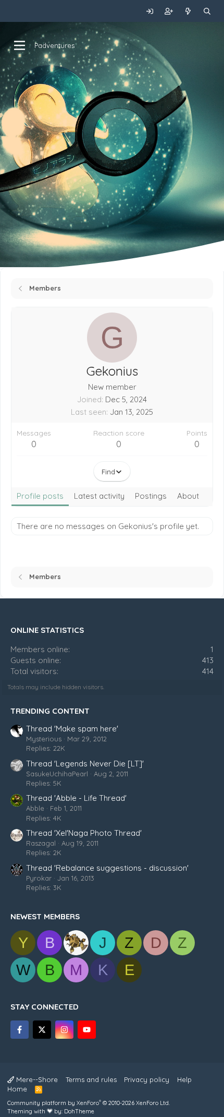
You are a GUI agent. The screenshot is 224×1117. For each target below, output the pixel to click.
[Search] (207, 11)
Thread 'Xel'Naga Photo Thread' (84, 833)
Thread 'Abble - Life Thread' (76, 798)
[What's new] (188, 11)
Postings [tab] (151, 496)
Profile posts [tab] (40, 496)
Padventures (54, 45)
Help (184, 1079)
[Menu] (19, 45)
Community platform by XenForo (88, 1103)
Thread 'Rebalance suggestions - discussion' (107, 868)
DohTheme (79, 1111)
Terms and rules (91, 1079)
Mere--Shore (36, 1079)
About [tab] (188, 496)
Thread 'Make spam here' (72, 729)
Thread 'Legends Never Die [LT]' (85, 763)
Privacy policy (146, 1079)
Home (17, 1089)
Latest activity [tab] (99, 496)
